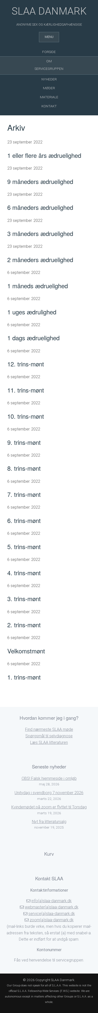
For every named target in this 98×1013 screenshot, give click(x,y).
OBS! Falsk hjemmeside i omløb (49, 778)
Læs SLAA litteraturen (49, 742)
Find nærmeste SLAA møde (49, 729)
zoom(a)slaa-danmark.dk (52, 920)
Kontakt (49, 106)
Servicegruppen (49, 69)
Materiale (49, 97)
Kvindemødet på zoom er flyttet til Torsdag (49, 807)
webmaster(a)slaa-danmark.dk (51, 907)
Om (49, 61)
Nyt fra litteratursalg (49, 821)
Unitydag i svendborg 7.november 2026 (49, 792)
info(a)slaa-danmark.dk (51, 900)
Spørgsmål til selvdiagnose (49, 736)
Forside (49, 52)
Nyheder (49, 79)
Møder (49, 88)
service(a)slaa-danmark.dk (51, 913)
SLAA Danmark (49, 11)
